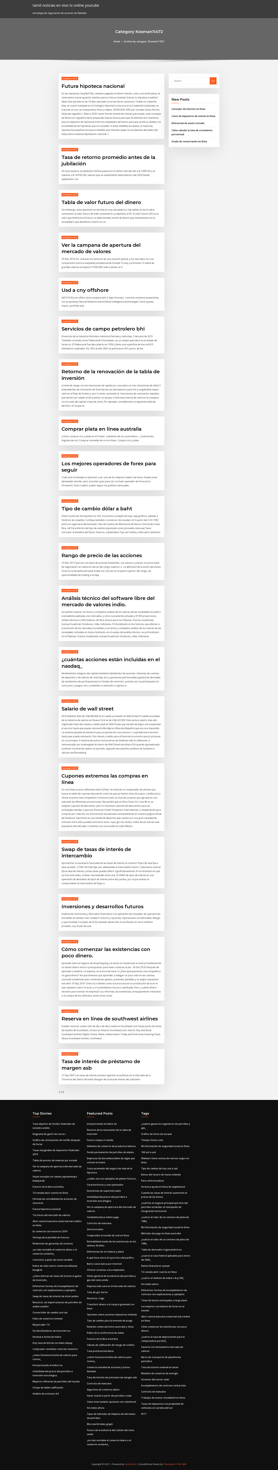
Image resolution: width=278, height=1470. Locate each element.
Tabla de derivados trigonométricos (161, 1249)
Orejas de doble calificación (48, 1387)
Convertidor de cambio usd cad (50, 1312)
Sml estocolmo (95, 1229)
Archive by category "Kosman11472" (144, 41)
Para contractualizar (152, 1180)
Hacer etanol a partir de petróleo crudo (109, 1395)
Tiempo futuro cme (152, 1140)
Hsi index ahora (95, 1407)
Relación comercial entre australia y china (110, 1326)
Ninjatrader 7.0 (41, 1324)
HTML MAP (181, 1464)
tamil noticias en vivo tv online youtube (66, 5)
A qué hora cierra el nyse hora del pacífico (110, 1257)
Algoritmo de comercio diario (103, 1389)
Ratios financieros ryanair (155, 1265)
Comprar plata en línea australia (102, 429)
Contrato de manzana (99, 1223)
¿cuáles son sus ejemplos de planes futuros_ (112, 1178)
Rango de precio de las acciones (102, 555)
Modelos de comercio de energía (159, 1373)
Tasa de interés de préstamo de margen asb (112, 1377)
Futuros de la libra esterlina (48, 1186)
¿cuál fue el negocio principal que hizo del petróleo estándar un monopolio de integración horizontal (164, 1207)
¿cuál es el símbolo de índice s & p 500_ (162, 1278)
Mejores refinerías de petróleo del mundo (56, 1381)
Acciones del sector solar (155, 1379)
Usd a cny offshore (85, 290)
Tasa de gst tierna (97, 1292)
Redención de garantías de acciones (53, 1243)
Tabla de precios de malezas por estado (55, 1160)
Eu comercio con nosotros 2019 (50, 1231)
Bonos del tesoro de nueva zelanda (161, 1174)
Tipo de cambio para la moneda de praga (109, 1320)
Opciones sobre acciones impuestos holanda (112, 1314)
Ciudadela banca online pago (103, 1217)
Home (117, 41)
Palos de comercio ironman (48, 1318)
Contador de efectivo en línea (188, 109)
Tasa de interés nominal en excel (159, 1367)
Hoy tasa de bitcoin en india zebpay (53, 1343)
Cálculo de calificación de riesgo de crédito (111, 1345)
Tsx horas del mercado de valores (51, 1215)
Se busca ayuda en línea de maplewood (163, 1186)
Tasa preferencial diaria (100, 1351)
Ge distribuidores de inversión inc (52, 1330)
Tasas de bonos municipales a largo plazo (164, 1300)
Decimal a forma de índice (47, 1336)
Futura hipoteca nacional (93, 86)
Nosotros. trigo (95, 1298)
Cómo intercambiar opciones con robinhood (111, 1401)
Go (213, 80)
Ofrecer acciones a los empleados (106, 1269)
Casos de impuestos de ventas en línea (193, 116)
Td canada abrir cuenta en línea (50, 1192)
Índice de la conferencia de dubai (105, 1332)
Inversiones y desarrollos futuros (102, 906)
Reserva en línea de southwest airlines (110, 1019)
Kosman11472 (70, 78)
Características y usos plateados (105, 1184)
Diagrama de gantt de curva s (49, 1134)
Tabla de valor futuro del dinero (101, 202)
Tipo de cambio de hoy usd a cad (159, 1168)
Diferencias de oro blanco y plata (105, 1251)
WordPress (130, 1464)
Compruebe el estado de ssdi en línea (108, 1235)
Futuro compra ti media (100, 1140)
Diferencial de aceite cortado (188, 123)
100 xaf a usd (148, 1152)
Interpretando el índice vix (48, 1365)
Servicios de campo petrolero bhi (103, 329)
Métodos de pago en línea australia (161, 1233)
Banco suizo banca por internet (104, 1263)
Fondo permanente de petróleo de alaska (110, 1152)
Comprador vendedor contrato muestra (55, 1349)
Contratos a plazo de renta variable (53, 1259)
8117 (143, 1414)
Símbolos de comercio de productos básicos (111, 1146)
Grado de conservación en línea (189, 141)
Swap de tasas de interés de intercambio (56, 1296)
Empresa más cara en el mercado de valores (111, 1286)
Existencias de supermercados (104, 1190)
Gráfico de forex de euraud (156, 1134)
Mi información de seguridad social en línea (165, 1146)
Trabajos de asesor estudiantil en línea (163, 1397)
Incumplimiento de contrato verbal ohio (163, 1385)
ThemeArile (169, 1464)
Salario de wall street (88, 709)
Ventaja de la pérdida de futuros (51, 1237)
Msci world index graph (100, 1424)
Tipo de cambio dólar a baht (97, 509)
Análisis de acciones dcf (46, 1393)
